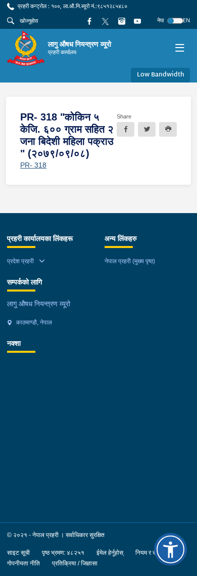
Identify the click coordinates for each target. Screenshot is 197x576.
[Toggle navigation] (179, 48)
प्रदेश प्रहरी (20, 261)
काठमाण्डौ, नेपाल (33, 322)
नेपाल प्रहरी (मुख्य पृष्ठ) (130, 261)
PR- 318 (33, 165)
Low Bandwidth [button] (160, 74)
